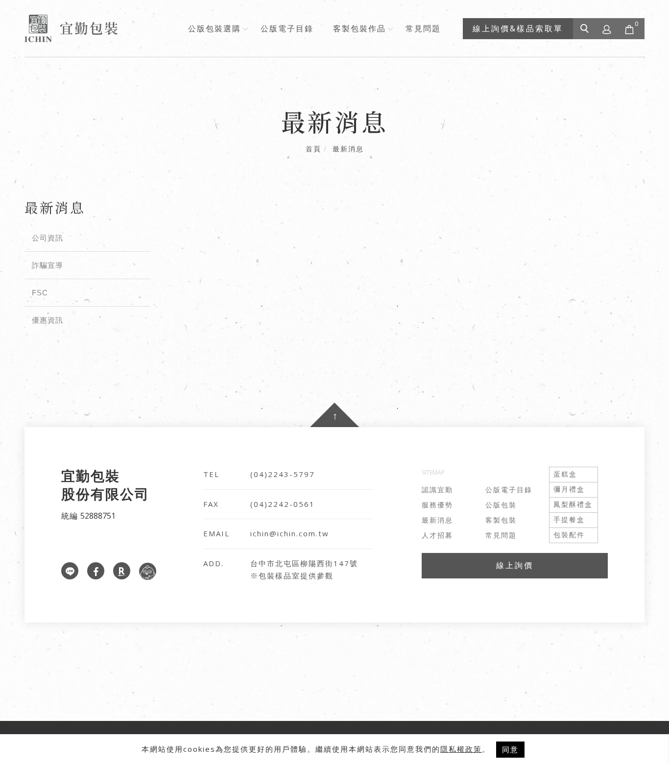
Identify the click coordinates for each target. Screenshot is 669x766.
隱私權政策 (461, 749)
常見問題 (423, 28)
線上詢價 (514, 565)
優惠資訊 (47, 320)
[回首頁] (71, 28)
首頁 (313, 148)
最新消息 (348, 148)
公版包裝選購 (214, 28)
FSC (40, 292)
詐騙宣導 (47, 265)
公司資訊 (47, 238)
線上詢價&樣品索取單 (518, 28)
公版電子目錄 (287, 28)
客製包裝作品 (359, 28)
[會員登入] (607, 28)
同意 (510, 749)
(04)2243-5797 (282, 474)
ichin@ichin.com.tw (289, 533)
